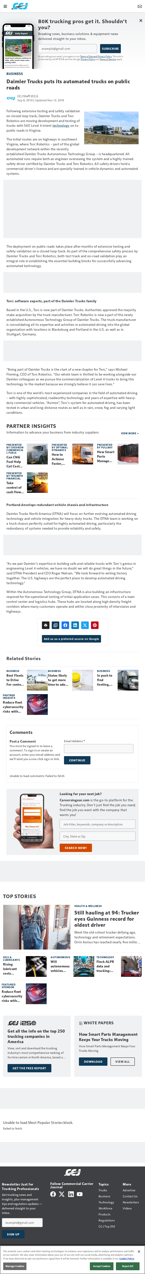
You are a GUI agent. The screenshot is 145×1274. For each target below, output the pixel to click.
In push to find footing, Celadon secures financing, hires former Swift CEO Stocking (105, 680)
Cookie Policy (126, 1258)
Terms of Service (108, 59)
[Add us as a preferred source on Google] (55, 625)
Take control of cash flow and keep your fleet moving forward (14, 488)
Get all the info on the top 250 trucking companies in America (36, 1036)
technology (61, 125)
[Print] (45, 625)
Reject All (127, 1266)
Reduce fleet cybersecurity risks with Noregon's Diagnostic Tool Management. (13, 707)
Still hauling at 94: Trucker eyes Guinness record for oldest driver (106, 919)
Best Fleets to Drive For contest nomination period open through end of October (15, 680)
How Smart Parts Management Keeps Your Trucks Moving (105, 456)
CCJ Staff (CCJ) (27, 96)
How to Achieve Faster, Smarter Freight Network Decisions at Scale (59, 459)
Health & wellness (88, 906)
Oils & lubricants (11, 958)
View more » (130, 433)
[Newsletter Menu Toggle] (139, 6)
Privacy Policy (88, 59)
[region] (72, 1260)
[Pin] (95, 625)
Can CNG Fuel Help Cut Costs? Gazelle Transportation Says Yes (14, 462)
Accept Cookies (101, 1266)
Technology (105, 957)
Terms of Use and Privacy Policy (96, 56)
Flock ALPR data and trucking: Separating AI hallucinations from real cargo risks (107, 966)
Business (14, 73)
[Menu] (5, 6)
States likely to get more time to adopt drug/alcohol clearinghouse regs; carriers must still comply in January (58, 680)
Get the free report (29, 1068)
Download (93, 1061)
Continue (77, 760)
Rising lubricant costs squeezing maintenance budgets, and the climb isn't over (13, 969)
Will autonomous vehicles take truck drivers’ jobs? (60, 966)
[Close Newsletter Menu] (140, 20)
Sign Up (13, 1234)
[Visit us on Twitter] (62, 1194)
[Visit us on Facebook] (53, 1194)
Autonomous (60, 957)
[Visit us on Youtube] (80, 1194)
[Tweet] (85, 625)
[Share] (65, 625)
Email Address (74, 741)
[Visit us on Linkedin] (71, 1194)
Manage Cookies (14, 1266)
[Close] (139, 1251)
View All (122, 1061)
